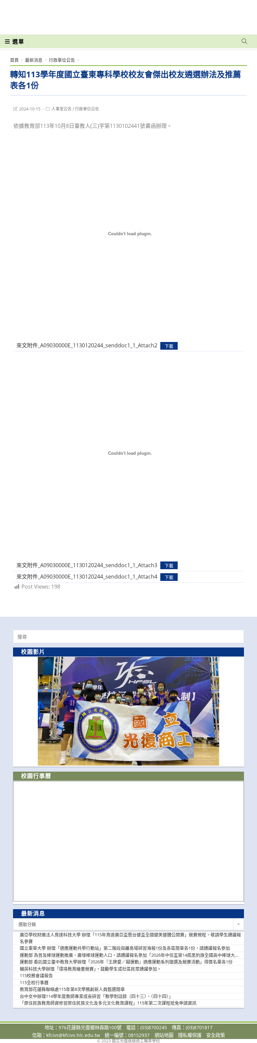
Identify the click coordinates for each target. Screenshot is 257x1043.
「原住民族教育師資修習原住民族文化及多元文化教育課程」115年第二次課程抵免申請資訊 (108, 1003)
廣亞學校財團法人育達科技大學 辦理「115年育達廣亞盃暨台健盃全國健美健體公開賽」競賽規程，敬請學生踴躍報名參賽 (130, 938)
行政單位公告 (87, 109)
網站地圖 (164, 1035)
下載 (169, 346)
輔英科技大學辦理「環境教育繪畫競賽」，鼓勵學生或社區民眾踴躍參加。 (90, 969)
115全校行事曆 (34, 982)
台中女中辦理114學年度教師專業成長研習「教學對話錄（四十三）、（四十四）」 (96, 996)
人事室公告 (62, 109)
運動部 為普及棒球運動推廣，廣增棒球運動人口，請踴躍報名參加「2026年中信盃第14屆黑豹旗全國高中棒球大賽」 (131, 955)
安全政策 (215, 1035)
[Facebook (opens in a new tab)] (206, 14)
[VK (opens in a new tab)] (235, 14)
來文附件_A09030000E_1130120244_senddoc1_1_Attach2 (86, 345)
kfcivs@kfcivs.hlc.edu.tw (73, 1035)
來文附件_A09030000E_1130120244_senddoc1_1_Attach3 (86, 565)
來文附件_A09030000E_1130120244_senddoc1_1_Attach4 (86, 576)
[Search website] (244, 41)
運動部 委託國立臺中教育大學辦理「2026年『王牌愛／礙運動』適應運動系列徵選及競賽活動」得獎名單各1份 (126, 962)
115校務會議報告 (36, 975)
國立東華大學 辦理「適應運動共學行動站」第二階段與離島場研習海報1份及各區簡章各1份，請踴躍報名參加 (125, 948)
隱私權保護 (189, 1035)
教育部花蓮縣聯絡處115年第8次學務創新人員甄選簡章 (72, 989)
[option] (128, 711)
